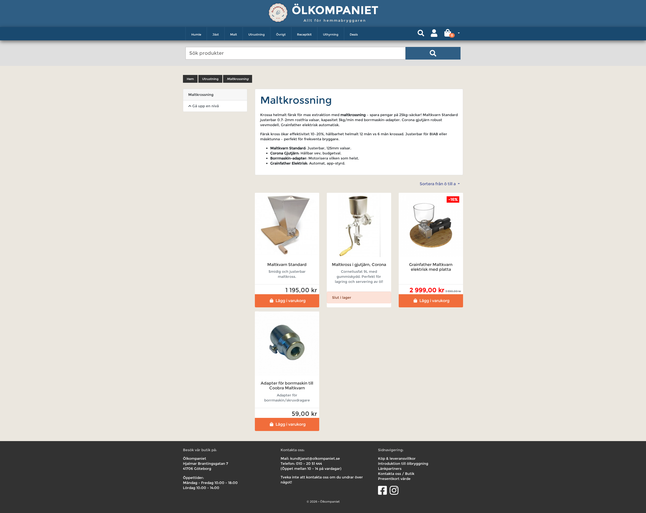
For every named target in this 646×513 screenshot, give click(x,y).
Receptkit (304, 34)
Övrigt (281, 34)
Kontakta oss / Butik (396, 473)
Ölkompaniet (335, 10)
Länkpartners (389, 468)
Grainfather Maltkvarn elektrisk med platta (430, 267)
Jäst (215, 34)
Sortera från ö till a (438, 183)
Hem (190, 79)
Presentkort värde (394, 478)
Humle (196, 34)
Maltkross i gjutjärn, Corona (359, 264)
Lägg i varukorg (291, 300)
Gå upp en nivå (205, 106)
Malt (233, 34)
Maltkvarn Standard (287, 264)
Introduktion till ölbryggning (403, 463)
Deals (354, 34)
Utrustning (256, 34)
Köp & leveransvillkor (397, 458)
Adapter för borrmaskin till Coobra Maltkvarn (287, 385)
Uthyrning (330, 34)
